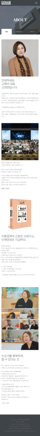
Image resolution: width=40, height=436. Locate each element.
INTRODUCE (19, 32)
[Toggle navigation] (36, 3)
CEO (6, 32)
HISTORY (32, 32)
